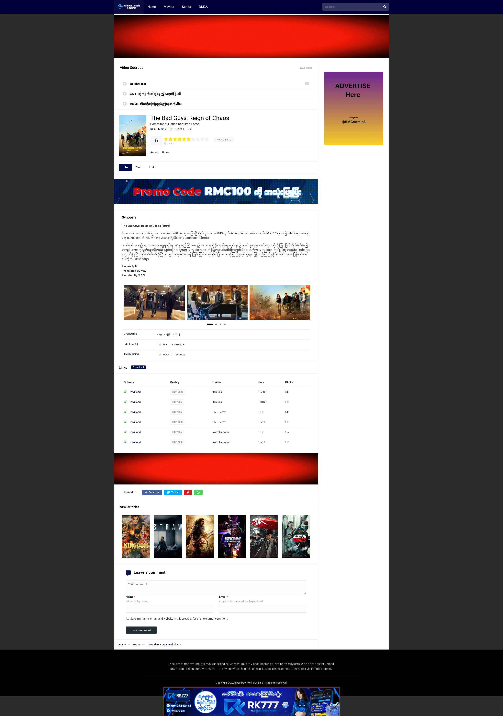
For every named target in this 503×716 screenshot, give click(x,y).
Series (186, 7)
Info (125, 167)
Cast (138, 167)
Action (154, 152)
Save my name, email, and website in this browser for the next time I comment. (179, 618)
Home (152, 7)
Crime (165, 152)
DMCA (203, 7)
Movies (169, 7)
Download (138, 367)
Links (152, 167)
